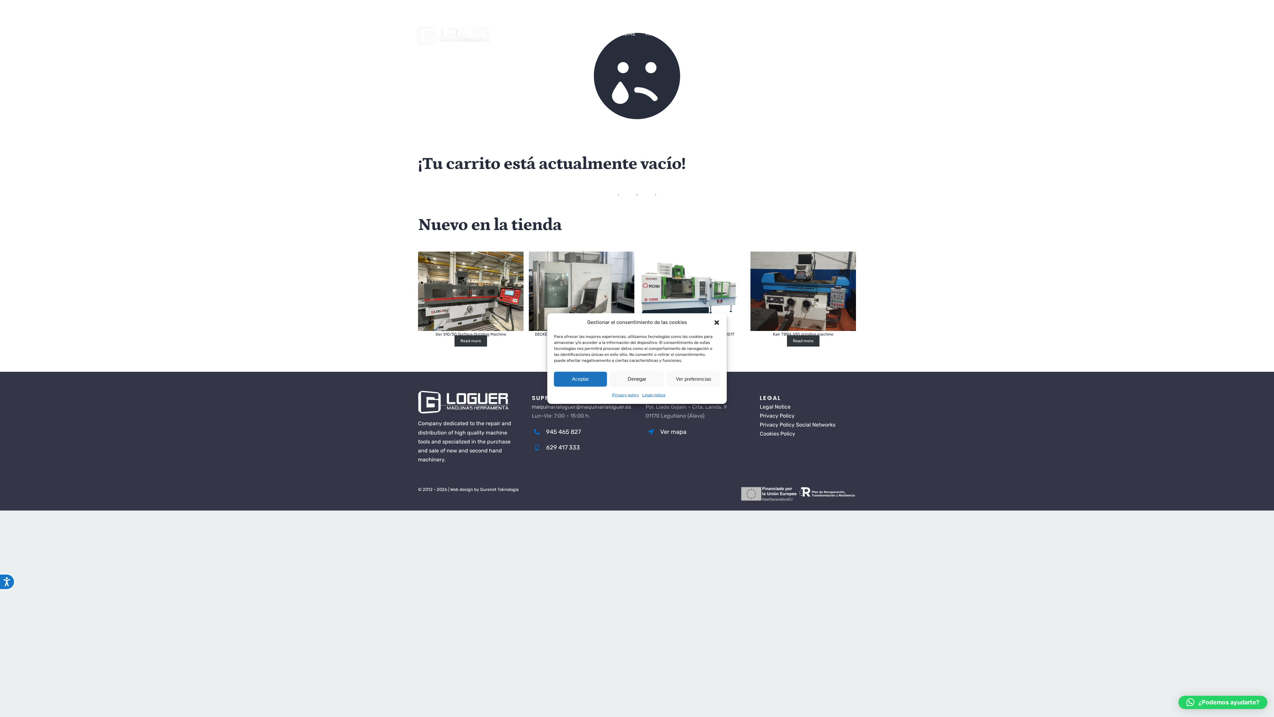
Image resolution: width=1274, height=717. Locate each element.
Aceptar (580, 379)
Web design (461, 489)
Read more (470, 341)
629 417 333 (482, 13)
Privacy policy (625, 394)
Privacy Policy (777, 416)
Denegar (637, 379)
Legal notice (654, 394)
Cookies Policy (777, 434)
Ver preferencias (693, 379)
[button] (717, 322)
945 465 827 (440, 13)
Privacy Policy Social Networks (797, 425)
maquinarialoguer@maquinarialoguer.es (560, 13)
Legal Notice (775, 407)
